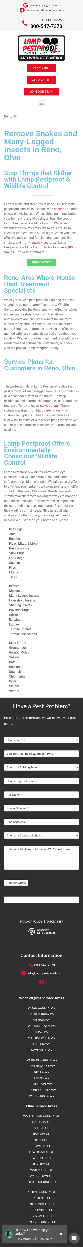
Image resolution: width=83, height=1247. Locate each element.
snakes (59, 209)
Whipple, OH (42, 1158)
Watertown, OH (42, 1176)
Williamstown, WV (42, 1025)
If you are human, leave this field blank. (31, 894)
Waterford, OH (41, 1170)
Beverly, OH (41, 1164)
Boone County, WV (42, 1089)
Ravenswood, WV (42, 1065)
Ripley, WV (41, 1071)
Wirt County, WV (41, 1095)
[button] (41, 102)
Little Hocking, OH (42, 1182)
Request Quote (16, 882)
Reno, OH (42, 1140)
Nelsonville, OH (42, 1204)
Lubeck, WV (41, 1043)
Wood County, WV (42, 1007)
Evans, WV (41, 1077)
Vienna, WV (41, 1019)
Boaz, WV (42, 1031)
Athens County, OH (41, 1192)
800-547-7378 (46, 26)
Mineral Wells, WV (42, 1037)
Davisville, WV (42, 1049)
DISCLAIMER (55, 921)
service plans (49, 406)
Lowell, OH (42, 1146)
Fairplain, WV (42, 1083)
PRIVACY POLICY (31, 921)
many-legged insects (36, 242)
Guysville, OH (42, 1216)
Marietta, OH (42, 1122)
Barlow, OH (41, 1134)
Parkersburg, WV (42, 1013)
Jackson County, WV (41, 1059)
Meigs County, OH (42, 1222)
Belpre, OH (42, 1128)
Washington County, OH (41, 1115)
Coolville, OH (41, 1210)
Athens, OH (41, 1198)
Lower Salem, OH (41, 1152)
